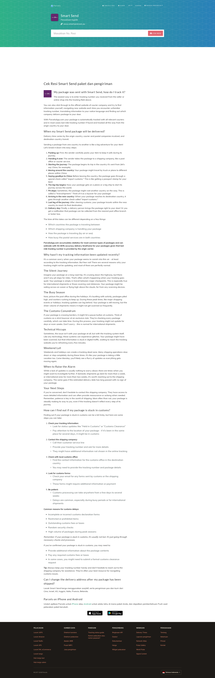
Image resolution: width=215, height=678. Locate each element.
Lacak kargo (38, 654)
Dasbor (114, 637)
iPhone (75, 604)
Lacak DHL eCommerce (42, 649)
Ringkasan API (117, 632)
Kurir (122, 5)
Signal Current (141, 654)
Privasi (162, 641)
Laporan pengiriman (143, 637)
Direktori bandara (70, 632)
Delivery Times (141, 632)
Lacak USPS (38, 632)
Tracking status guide (96, 632)
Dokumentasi (117, 641)
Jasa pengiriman (70, 649)
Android (87, 604)
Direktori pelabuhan (71, 637)
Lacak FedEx (38, 641)
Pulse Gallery (141, 645)
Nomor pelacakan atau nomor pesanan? (96, 637)
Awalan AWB (68, 641)
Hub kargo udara (40, 662)
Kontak (138, 5)
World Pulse (140, 649)
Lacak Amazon (39, 637)
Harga (114, 645)
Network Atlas (141, 641)
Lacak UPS (38, 645)
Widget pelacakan (119, 649)
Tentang (163, 632)
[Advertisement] (107, 62)
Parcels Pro (109, 5)
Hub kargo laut (39, 658)
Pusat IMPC (68, 645)
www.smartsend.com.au (74, 24)
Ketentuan (164, 637)
